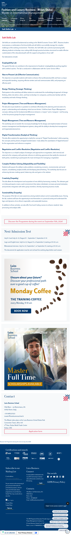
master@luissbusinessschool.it (14, 416)
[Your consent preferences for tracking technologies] (3, 532)
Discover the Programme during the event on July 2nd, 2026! (15, 528)
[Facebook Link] (48, 477)
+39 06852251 (33, 498)
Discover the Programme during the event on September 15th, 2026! (35, 221)
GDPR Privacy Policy (56, 482)
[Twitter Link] (51, 477)
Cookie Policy (9, 505)
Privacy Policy (9, 503)
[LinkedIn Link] (57, 477)
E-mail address (9, 476)
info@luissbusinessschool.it (37, 500)
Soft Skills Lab (8, 29)
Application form (35, 431)
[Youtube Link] (54, 477)
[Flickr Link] (63, 477)
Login (40, 483)
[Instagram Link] (60, 477)
